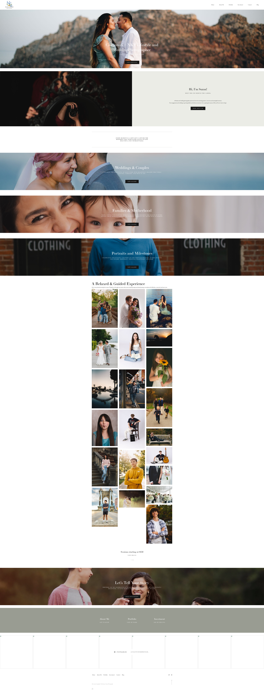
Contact (250, 5)
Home (212, 5)
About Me (221, 5)
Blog (258, 5)
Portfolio (231, 5)
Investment (240, 5)
